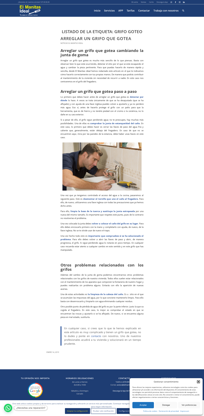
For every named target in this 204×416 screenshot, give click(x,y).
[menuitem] (134, 2)
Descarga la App (162, 2)
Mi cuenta (134, 2)
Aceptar (143, 405)
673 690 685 (128, 382)
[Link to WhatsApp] (171, 2)
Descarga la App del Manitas (124, 391)
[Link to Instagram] (180, 2)
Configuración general (128, 411)
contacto (96, 336)
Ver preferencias (189, 405)
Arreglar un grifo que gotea (96, 38)
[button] (198, 381)
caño (137, 123)
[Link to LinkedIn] (184, 2)
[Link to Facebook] (175, 2)
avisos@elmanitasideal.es (127, 385)
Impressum (184, 411)
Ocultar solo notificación (103, 411)
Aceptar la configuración (77, 411)
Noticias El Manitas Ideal (72, 43)
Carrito (151, 2)
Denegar (166, 405)
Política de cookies (150, 411)
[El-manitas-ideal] (30, 10)
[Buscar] (183, 10)
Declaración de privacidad (169, 411)
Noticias (143, 2)
